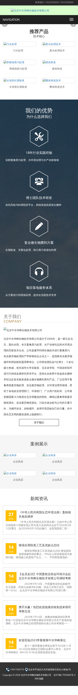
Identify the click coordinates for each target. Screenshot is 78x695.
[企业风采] (19, 455)
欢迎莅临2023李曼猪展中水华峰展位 (42, 640)
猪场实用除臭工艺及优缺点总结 (39, 545)
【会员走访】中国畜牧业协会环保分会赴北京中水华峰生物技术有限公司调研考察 (45, 576)
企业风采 (18, 461)
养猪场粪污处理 (18, 68)
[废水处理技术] (58, 44)
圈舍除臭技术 (57, 86)
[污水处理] (19, 44)
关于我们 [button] (39, 422)
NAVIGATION (11, 20)
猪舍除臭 (57, 68)
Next (73, 24)
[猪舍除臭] (58, 62)
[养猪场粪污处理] (19, 62)
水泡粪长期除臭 (18, 86)
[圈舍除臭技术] (58, 80)
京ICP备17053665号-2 (64, 674)
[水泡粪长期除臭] (19, 80)
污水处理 (18, 50)
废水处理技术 (57, 50)
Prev (5, 24)
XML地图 (39, 678)
